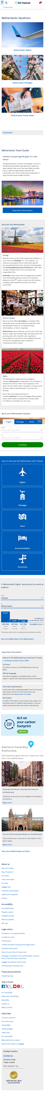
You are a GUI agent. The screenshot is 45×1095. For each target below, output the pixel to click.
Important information (22, 210)
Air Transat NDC (7, 1036)
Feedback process (8, 916)
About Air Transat (7, 868)
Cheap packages (7, 1029)
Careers (4, 898)
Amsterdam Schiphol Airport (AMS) (16, 661)
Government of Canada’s (13, 703)
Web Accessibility (8, 919)
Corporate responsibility (10, 891)
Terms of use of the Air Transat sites (14, 952)
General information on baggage (13, 1044)
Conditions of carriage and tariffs (13, 933)
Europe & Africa (8, 7)
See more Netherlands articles (15, 851)
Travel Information (8, 879)
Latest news (6, 1032)
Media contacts (7, 1007)
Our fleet (5, 883)
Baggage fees (6, 887)
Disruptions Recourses (9, 948)
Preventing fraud (7, 976)
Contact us (5, 1004)
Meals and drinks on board (11, 1040)
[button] (8, 421)
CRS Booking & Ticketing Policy (12, 966)
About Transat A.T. (8, 872)
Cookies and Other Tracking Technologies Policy (18, 945)
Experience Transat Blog (10, 996)
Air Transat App (7, 992)
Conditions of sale (8, 937)
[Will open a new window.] (3, 987)
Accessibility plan (8, 908)
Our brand (5, 876)
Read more (7, 802)
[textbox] (22, 429)
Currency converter (9, 1018)
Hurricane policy (7, 1021)
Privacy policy (6, 941)
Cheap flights (6, 1025)
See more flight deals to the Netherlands (17, 639)
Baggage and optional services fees (14, 962)
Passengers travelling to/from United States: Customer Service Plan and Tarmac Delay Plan (21, 957)
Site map (5, 923)
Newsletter (5, 1000)
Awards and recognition (10, 894)
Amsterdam (7, 132)
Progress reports (7, 912)
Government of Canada (23, 694)
